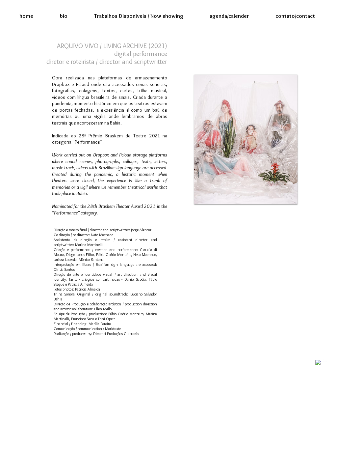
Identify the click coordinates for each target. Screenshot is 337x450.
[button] (138, 16)
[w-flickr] (326, 360)
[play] (287, 194)
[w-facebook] (318, 363)
